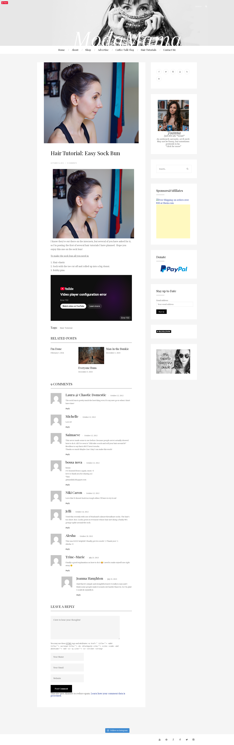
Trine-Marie (75, 557)
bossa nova (74, 462)
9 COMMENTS (72, 163)
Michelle (72, 416)
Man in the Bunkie (117, 349)
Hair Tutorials (148, 50)
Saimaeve (73, 434)
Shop (88, 50)
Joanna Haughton (89, 578)
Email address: (162, 300)
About (75, 50)
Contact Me (169, 50)
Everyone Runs (87, 368)
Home (61, 50)
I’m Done (56, 349)
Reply (68, 408)
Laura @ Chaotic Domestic (86, 394)
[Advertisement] (173, 221)
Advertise (103, 50)
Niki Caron (74, 492)
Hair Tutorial (66, 328)
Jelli (68, 511)
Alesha (71, 535)
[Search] (205, 6)
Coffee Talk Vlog (125, 50)
